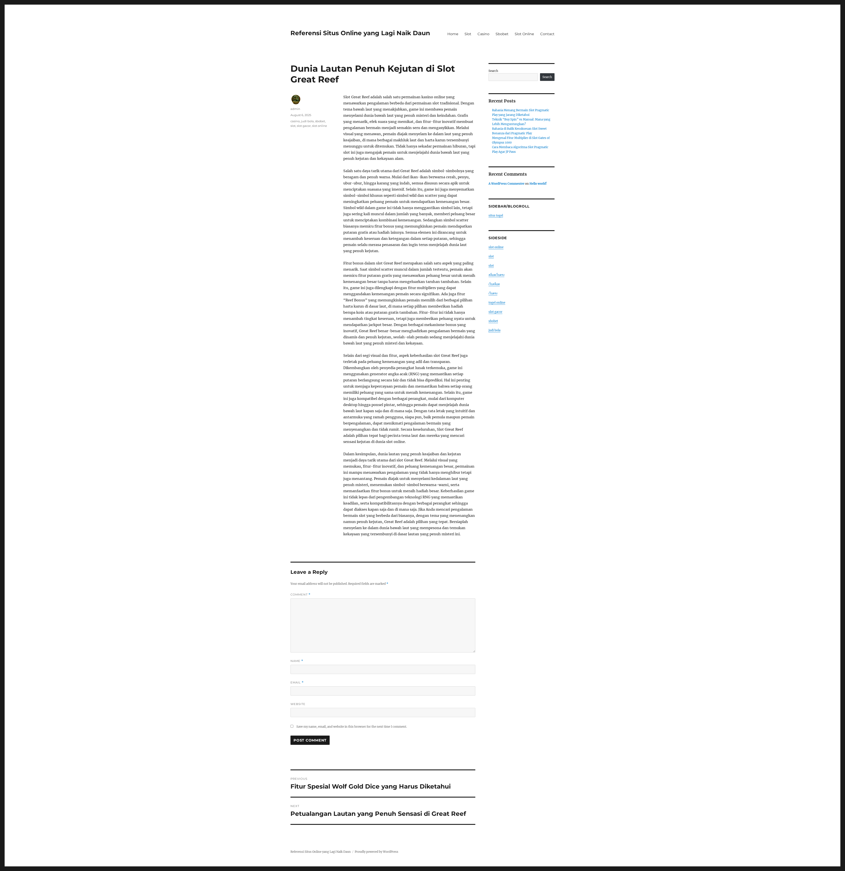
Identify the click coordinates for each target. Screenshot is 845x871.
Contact (547, 34)
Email (297, 682)
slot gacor (304, 126)
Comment (300, 594)
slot (293, 126)
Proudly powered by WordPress (376, 852)
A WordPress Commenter (506, 184)
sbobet (320, 121)
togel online (497, 302)
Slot (468, 34)
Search (493, 71)
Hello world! (538, 184)
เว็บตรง (493, 293)
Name (296, 661)
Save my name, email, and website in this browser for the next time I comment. (351, 727)
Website (297, 704)
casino (295, 121)
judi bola (307, 121)
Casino (483, 34)
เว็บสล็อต (494, 284)
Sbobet (502, 34)
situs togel (496, 215)
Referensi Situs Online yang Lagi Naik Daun (360, 33)
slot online (319, 126)
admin (295, 109)
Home (452, 34)
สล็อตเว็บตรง (496, 275)
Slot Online (524, 34)
